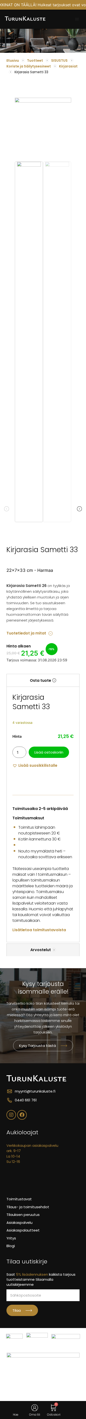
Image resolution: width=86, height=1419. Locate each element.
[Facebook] (22, 1115)
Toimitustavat (19, 1199)
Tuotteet (35, 60)
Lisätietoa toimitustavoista (39, 930)
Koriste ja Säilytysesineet (28, 66)
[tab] (43, 680)
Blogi (10, 1245)
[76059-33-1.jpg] (43, 126)
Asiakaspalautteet (23, 1230)
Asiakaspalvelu (19, 1222)
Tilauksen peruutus (23, 1214)
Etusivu (12, 60)
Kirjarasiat (68, 66)
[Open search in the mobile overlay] (16, 1408)
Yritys (11, 1238)
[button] (77, 19)
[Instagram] (11, 1115)
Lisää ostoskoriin (48, 752)
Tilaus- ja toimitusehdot (27, 1206)
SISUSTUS (59, 60)
